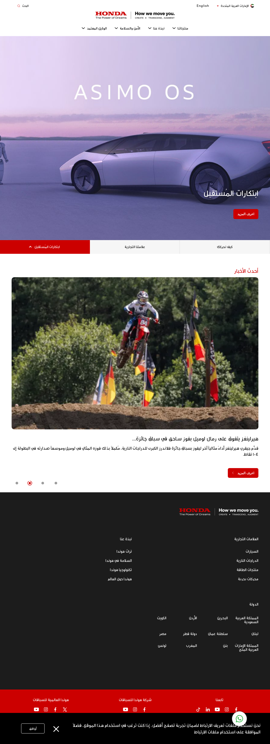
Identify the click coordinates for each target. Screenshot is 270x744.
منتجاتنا (182, 28)
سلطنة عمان (218, 633)
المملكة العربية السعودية (246, 619)
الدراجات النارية (247, 560)
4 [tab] (17, 483)
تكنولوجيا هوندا (121, 569)
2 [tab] (42, 483)
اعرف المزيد (246, 214)
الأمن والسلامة (130, 28)
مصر (162, 633)
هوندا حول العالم (120, 578)
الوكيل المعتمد (97, 28)
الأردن (193, 617)
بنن (225, 645)
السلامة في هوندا (118, 560)
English (203, 6)
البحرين (222, 617)
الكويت (161, 617)
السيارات (251, 551)
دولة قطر (190, 633)
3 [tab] (29, 483)
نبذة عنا (159, 28)
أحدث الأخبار (246, 270)
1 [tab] (56, 483)
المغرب (191, 645)
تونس (162, 645)
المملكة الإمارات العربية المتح (246, 647)
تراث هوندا (124, 551)
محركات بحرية (248, 578)
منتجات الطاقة (247, 569)
